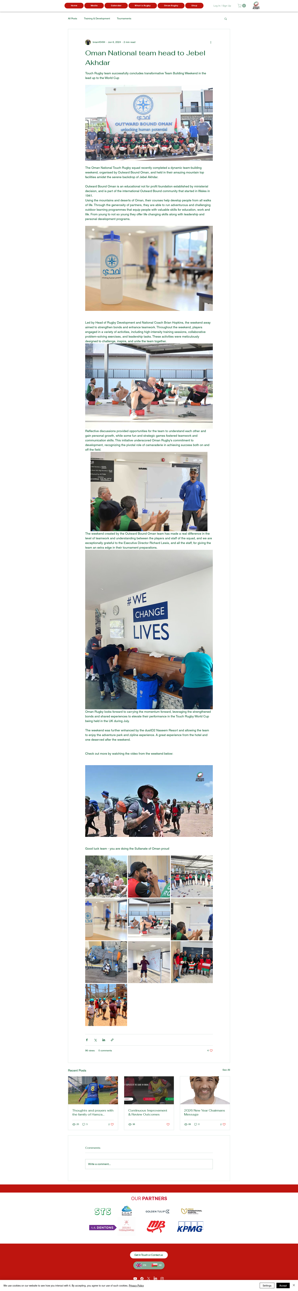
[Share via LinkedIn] (103, 1040)
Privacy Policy (136, 1285)
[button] (94, 5)
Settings (267, 1285)
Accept (283, 1285)
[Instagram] (162, 1279)
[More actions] (211, 42)
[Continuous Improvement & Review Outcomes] (149, 1090)
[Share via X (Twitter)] (95, 1040)
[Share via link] (112, 1040)
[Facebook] (142, 1279)
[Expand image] (106, 876)
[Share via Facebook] (86, 1040)
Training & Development (97, 18)
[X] (149, 1279)
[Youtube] (135, 1279)
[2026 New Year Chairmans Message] (205, 1090)
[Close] (294, 1285)
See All (226, 1069)
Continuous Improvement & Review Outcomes (147, 1112)
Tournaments (124, 18)
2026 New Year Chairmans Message (204, 1112)
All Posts (72, 18)
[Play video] (149, 801)
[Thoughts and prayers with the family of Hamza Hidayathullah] (93, 1090)
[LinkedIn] (155, 1279)
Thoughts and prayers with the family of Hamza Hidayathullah (92, 1112)
